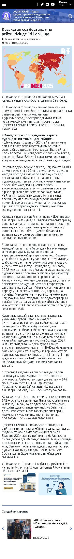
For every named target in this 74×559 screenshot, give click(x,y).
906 (7, 43)
